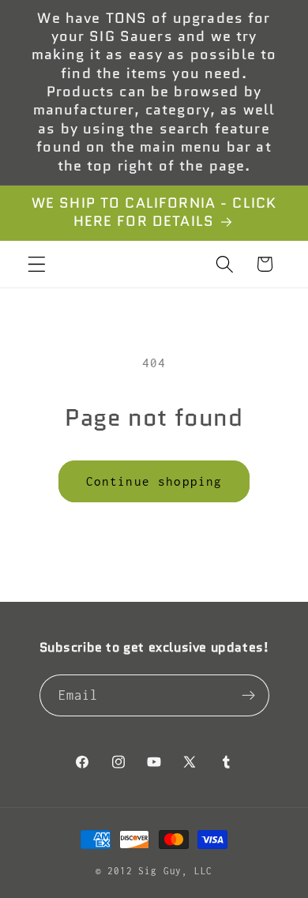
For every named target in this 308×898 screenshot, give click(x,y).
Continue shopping (154, 481)
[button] (37, 264)
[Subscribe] (248, 695)
